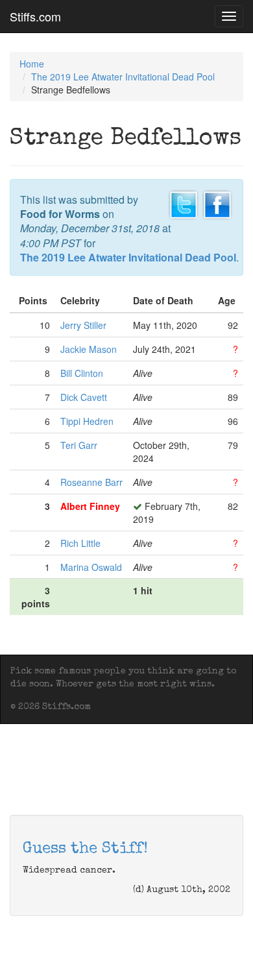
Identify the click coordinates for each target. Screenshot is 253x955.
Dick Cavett (83, 397)
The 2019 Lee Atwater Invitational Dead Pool (123, 76)
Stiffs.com (35, 16)
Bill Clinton (81, 373)
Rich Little (80, 543)
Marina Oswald (91, 567)
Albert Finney (90, 506)
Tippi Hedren (87, 421)
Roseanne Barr (91, 482)
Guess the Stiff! (85, 849)
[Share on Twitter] (183, 203)
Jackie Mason (88, 349)
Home (31, 63)
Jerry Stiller (83, 325)
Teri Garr (78, 445)
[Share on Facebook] (217, 203)
